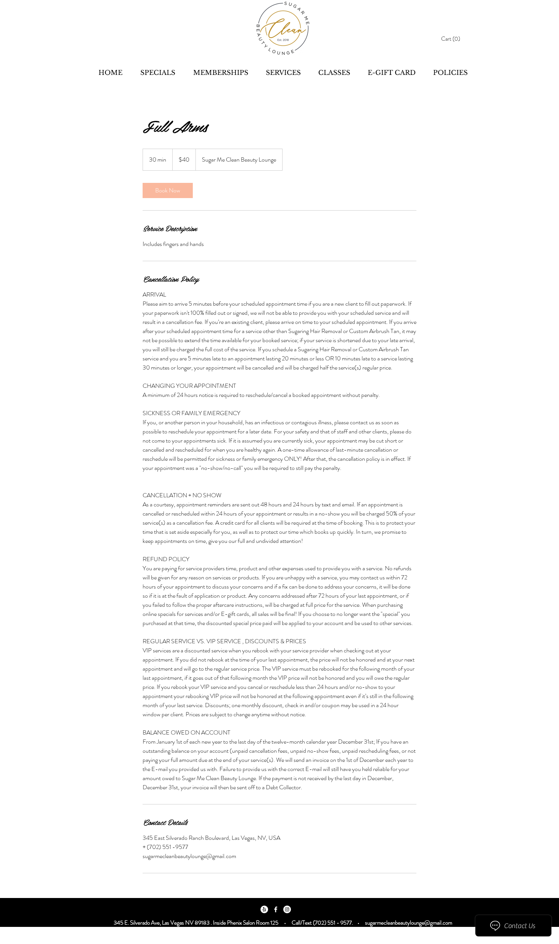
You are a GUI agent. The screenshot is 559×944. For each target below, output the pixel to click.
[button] (453, 39)
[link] (168, 190)
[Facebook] (276, 909)
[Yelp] (264, 909)
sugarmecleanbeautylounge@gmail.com (408, 923)
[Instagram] (287, 909)
